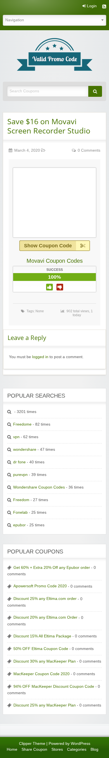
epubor (19, 525)
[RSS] (104, 7)
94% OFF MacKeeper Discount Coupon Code (53, 686)
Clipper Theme (32, 743)
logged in (40, 357)
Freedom (21, 500)
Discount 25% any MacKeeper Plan (44, 705)
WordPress (80, 743)
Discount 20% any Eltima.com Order (45, 617)
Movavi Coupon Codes (55, 261)
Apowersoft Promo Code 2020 (40, 586)
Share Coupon (34, 749)
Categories (76, 749)
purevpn (20, 475)
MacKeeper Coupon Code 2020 (41, 674)
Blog (94, 749)
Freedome (22, 424)
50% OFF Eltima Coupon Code (40, 649)
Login (91, 6)
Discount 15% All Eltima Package (42, 636)
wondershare (24, 449)
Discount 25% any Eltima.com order (45, 599)
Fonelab (20, 512)
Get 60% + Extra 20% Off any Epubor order (51, 567)
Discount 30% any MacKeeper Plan (44, 661)
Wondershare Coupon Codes (39, 487)
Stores (57, 749)
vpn (16, 437)
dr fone (19, 462)
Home (12, 749)
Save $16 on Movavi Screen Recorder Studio (48, 126)
